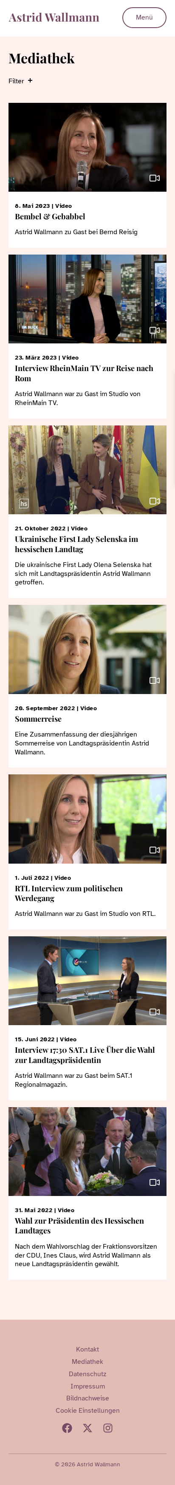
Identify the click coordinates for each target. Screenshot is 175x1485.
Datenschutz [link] (87, 1374)
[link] (167, 379)
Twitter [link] (87, 1428)
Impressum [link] (88, 1386)
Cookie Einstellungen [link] (88, 1410)
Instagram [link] (108, 1428)
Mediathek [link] (87, 1361)
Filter (16, 81)
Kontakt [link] (87, 1349)
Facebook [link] (67, 1428)
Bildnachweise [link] (87, 1398)
